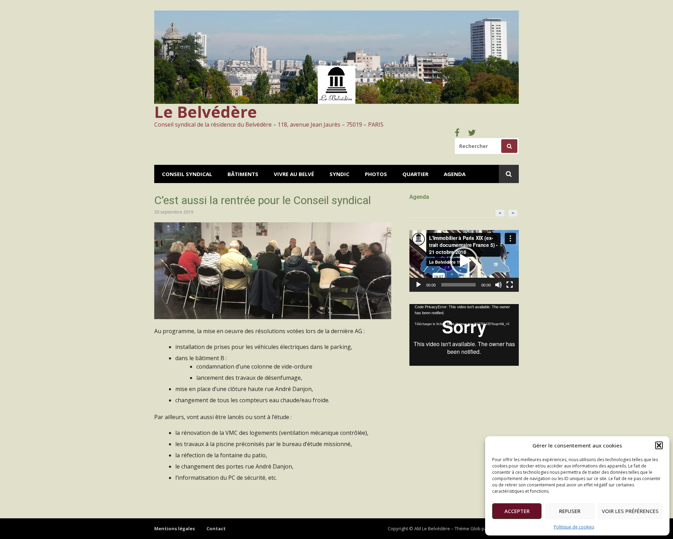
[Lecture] (418, 284)
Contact (216, 528)
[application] (464, 261)
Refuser (569, 510)
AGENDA (454, 173)
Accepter (517, 510)
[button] (658, 445)
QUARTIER (415, 173)
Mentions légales (174, 528)
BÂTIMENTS (242, 173)
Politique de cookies (574, 527)
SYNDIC (339, 173)
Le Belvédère (205, 111)
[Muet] (498, 284)
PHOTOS (376, 173)
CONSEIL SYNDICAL (187, 173)
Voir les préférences (630, 510)
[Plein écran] (509, 284)
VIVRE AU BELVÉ (294, 173)
